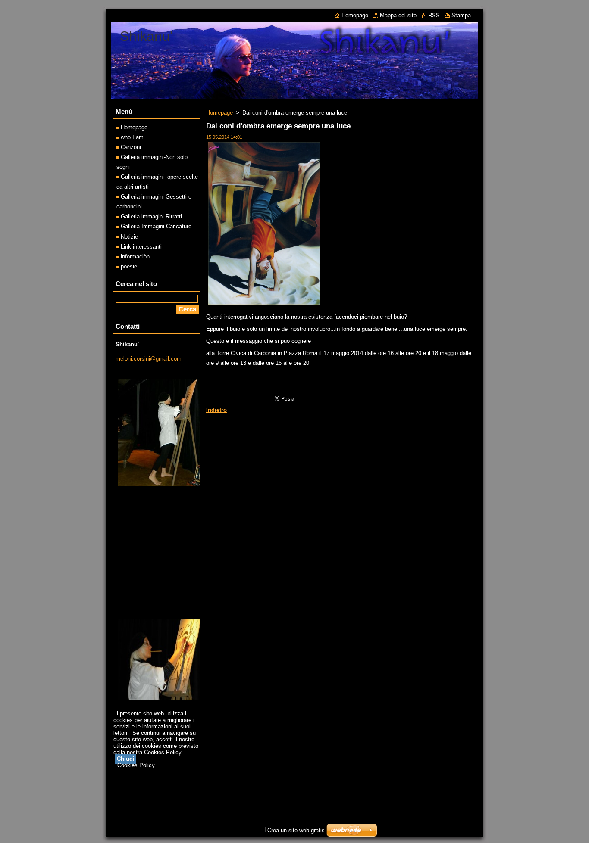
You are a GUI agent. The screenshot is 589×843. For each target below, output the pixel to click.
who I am (132, 137)
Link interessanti (141, 246)
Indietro (216, 410)
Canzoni (131, 147)
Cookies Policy (136, 765)
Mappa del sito (398, 15)
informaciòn (135, 256)
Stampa (461, 15)
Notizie (129, 236)
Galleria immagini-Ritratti (151, 216)
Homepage (219, 112)
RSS (434, 15)
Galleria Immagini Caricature (156, 226)
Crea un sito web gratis (296, 830)
